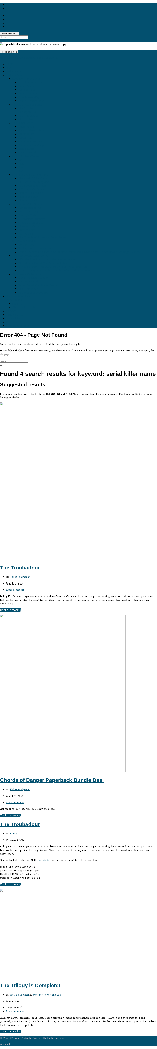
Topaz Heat (25, 137)
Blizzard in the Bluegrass (33, 182)
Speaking (12, 322)
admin (13, 833)
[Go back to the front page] (0, 48)
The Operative (27, 112)
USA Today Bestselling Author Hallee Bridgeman (29, 57)
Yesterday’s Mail (28, 281)
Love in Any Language (32, 82)
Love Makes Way (28, 97)
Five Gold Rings (28, 288)
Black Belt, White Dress (32, 178)
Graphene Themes (26, 1044)
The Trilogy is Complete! (30, 985)
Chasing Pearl (27, 152)
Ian (20, 159)
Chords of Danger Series (27, 104)
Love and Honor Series (26, 78)
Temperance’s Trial (30, 207)
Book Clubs (13, 318)
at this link (45, 860)
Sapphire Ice (26, 126)
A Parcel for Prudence (31, 218)
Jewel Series (39, 994)
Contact (11, 311)
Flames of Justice (29, 200)
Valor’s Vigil (25, 233)
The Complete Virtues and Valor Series (42, 237)
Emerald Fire (26, 134)
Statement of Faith (23, 307)
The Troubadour (28, 115)
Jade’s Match (26, 148)
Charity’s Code (27, 215)
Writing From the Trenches (34, 248)
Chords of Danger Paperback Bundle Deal (52, 780)
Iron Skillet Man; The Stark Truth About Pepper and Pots (52, 266)
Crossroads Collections (26, 274)
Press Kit (17, 303)
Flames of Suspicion (30, 193)
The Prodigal (26, 119)
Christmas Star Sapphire (33, 145)
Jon (20, 167)
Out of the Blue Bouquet (33, 277)
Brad (21, 163)
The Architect (26, 108)
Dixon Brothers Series (25, 156)
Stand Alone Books (24, 241)
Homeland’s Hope (29, 211)
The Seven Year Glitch (32, 185)
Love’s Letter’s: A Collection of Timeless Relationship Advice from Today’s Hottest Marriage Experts (79, 252)
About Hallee (14, 300)
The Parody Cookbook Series (30, 255)
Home (9, 64)
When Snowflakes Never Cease (37, 285)
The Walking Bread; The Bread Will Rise (43, 263)
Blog (9, 67)
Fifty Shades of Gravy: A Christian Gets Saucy (46, 259)
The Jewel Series (22, 123)
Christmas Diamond (30, 141)
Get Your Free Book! (18, 296)
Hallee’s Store (14, 71)
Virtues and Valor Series (27, 204)
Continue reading (10, 610)
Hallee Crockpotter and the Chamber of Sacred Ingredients (54, 270)
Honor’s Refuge (28, 93)
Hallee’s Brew (14, 314)
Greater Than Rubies (31, 130)
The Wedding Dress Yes (33, 292)
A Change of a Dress (31, 189)
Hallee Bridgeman (20, 577)
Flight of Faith (26, 229)
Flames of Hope (28, 196)
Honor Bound (26, 86)
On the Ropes (26, 244)
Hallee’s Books (15, 75)
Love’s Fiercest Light (31, 100)
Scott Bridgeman (19, 994)
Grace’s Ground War (31, 222)
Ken (20, 171)
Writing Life (54, 994)
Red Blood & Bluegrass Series (30, 174)
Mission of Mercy (28, 226)
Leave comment (15, 590)
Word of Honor (27, 89)
